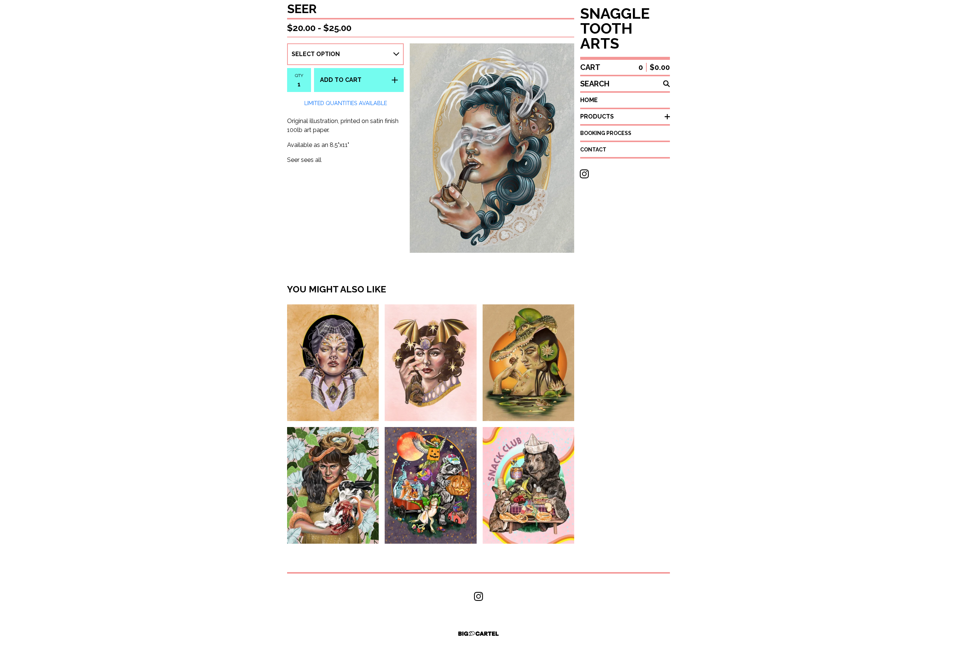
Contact (593, 150)
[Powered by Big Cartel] (478, 633)
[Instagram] (584, 174)
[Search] (666, 83)
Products (597, 116)
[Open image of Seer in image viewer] (492, 148)
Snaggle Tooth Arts (615, 28)
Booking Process (605, 133)
